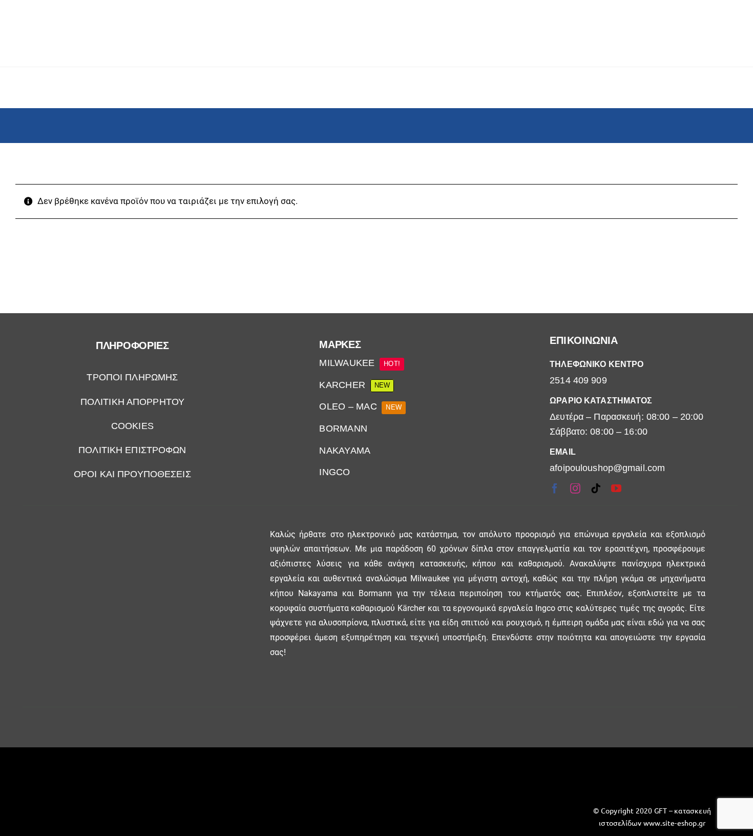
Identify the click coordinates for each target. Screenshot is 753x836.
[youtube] (616, 488)
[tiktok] (596, 488)
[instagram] (575, 488)
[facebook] (555, 488)
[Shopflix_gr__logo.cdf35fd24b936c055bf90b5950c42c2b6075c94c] (101, 775)
